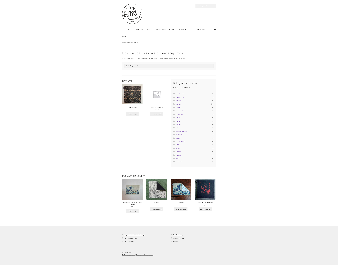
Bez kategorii (180, 97)
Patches (178, 148)
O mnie (129, 29)
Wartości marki (138, 29)
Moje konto (172, 29)
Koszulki (178, 124)
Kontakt (175, 241)
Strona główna (128, 42)
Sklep (148, 29)
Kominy (178, 118)
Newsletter (182, 29)
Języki (124, 36)
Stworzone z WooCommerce (144, 255)
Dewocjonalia (180, 111)
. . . (122, 29)
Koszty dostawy (178, 235)
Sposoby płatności (178, 238)
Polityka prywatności (130, 238)
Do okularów (179, 114)
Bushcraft (178, 101)
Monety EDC (179, 134)
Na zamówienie (180, 141)
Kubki (177, 128)
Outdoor (178, 145)
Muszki (178, 138)
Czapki (178, 107)
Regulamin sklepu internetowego (134, 235)
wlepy (177, 158)
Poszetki (178, 155)
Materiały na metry (181, 131)
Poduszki (178, 151)
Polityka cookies (129, 241)
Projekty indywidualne (159, 29)
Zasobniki (178, 162)
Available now (180, 94)
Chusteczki (179, 104)
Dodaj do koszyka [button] (132, 114)
